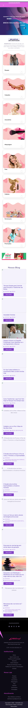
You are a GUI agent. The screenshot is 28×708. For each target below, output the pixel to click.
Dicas (11, 580)
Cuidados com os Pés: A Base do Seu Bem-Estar (12, 427)
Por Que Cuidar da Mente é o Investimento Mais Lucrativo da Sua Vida (13, 371)
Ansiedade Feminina (9, 315)
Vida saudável (8, 612)
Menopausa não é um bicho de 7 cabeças (12, 604)
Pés (22, 430)
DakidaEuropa (14, 3)
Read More (9, 294)
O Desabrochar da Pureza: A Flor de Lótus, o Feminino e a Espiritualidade (14, 454)
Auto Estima (8, 459)
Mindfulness (8, 460)
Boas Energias (20, 459)
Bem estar (18, 430)
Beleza (13, 291)
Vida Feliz (14, 460)
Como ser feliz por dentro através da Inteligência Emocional (13, 516)
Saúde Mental (20, 521)
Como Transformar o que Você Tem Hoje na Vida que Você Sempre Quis (13, 399)
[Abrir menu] (3, 5)
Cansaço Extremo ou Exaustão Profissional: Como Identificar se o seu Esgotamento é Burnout (13, 342)
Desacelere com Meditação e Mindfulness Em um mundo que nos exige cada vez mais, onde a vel (13, 574)
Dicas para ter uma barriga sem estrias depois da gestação (12, 546)
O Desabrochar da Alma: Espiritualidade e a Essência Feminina (11, 485)
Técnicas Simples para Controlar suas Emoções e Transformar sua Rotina (13, 287)
